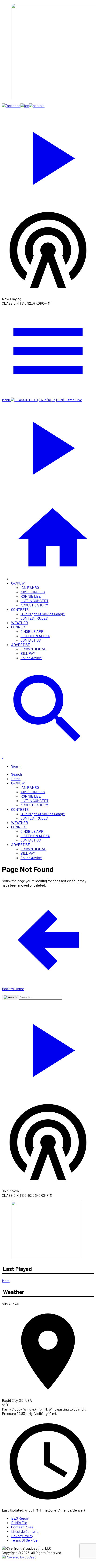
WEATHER (19, 622)
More (6, 1280)
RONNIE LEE (31, 596)
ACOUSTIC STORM (34, 605)
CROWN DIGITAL (33, 649)
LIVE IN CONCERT (34, 600)
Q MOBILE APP (32, 631)
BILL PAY (28, 653)
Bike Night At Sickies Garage (43, 614)
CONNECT (19, 627)
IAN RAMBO (30, 587)
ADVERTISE (20, 644)
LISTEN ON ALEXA (35, 636)
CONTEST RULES (34, 618)
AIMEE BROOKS (33, 592)
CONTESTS (20, 609)
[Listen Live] (48, 156)
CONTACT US (31, 640)
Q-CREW (18, 583)
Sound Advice (31, 657)
